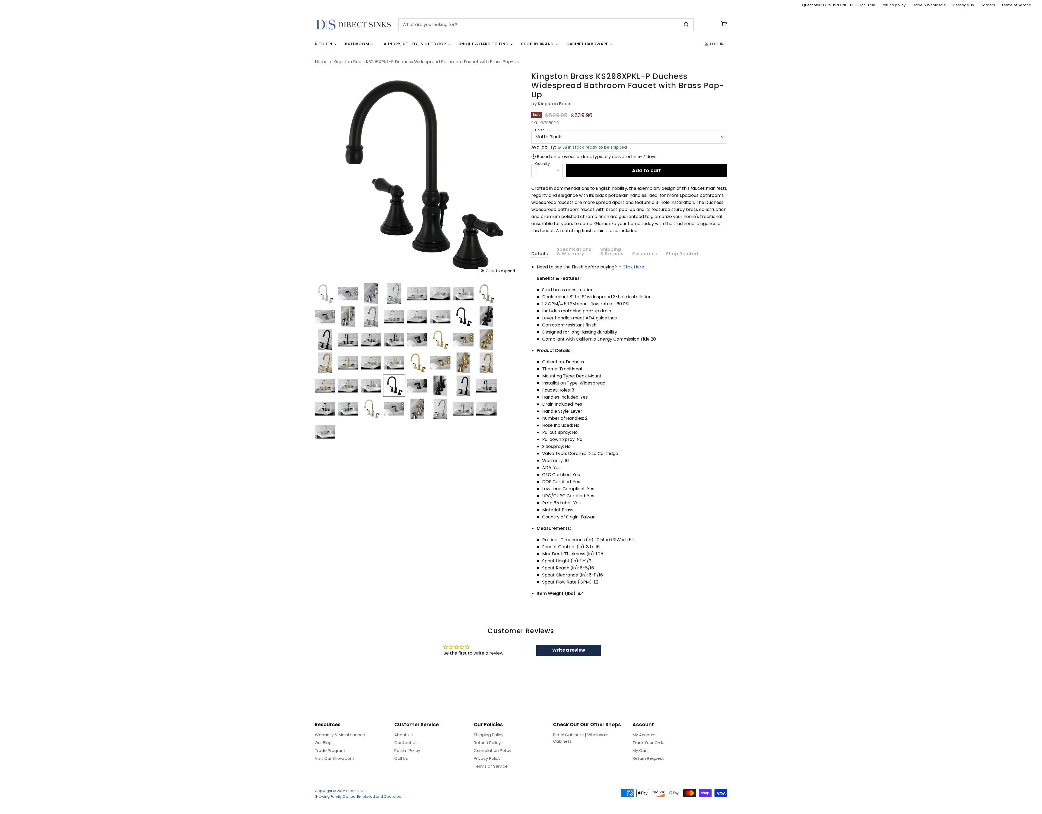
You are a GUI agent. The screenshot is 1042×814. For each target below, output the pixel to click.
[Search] (686, 24)
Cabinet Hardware (587, 44)
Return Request (648, 758)
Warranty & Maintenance (340, 735)
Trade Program (330, 750)
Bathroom (357, 44)
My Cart (640, 750)
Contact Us (406, 742)
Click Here (633, 267)
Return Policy (407, 750)
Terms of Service (1016, 5)
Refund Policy (487, 742)
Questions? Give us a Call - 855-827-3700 (838, 5)
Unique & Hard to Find (484, 44)
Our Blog (323, 742)
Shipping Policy (488, 735)
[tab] (539, 255)
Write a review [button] (568, 650)
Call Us (401, 758)
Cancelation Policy (492, 750)
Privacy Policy (487, 758)
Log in (716, 44)
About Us (403, 735)
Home (321, 61)
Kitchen (324, 44)
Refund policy (894, 5)
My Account (644, 735)
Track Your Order (649, 742)
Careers (987, 5)
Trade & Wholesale (929, 5)
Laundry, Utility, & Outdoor (414, 44)
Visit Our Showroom (334, 758)
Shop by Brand (538, 44)
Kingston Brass (554, 104)
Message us (963, 5)
